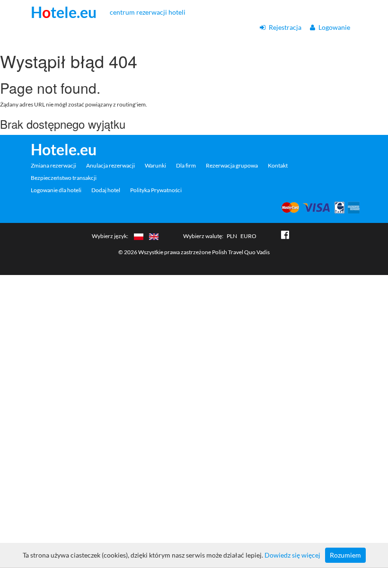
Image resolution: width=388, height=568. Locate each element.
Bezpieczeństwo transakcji (64, 177)
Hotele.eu (64, 149)
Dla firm (186, 165)
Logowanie (333, 27)
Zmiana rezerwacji (53, 165)
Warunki (155, 165)
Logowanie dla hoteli (56, 190)
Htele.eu (64, 12)
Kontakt (278, 165)
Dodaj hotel (105, 190)
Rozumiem (345, 555)
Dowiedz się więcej (292, 555)
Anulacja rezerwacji (110, 165)
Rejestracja (284, 27)
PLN (232, 236)
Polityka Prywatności (156, 190)
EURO (248, 236)
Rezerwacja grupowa (232, 165)
